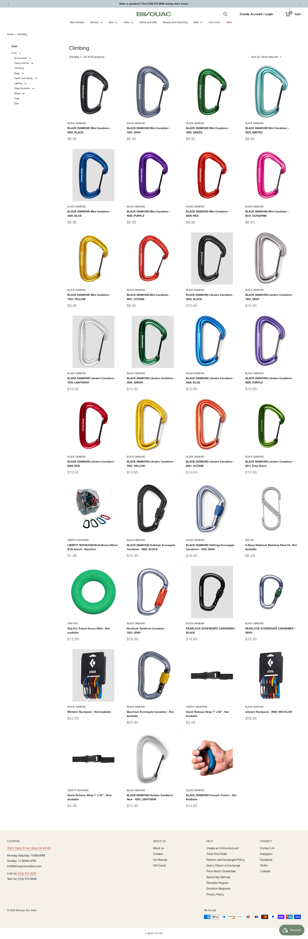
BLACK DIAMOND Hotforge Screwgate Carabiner (151, 547)
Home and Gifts (148, 22)
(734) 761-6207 (27, 873)
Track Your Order (216, 854)
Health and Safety (24, 78)
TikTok (264, 865)
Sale (229, 22)
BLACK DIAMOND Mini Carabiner (89, 130)
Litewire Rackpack (268, 712)
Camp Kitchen (22, 63)
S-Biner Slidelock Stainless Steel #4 (271, 547)
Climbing (22, 34)
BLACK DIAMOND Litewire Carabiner (210, 297)
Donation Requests (218, 888)
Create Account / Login (256, 14)
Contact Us (267, 848)
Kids (196, 22)
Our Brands (160, 860)
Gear (126, 22)
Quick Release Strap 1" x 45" (89, 797)
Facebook (266, 860)
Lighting (18, 83)
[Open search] (225, 14)
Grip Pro (72, 623)
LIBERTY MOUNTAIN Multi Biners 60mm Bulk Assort (92, 547)
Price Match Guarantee (221, 871)
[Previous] (8, 3)
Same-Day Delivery (218, 877)
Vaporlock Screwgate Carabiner (150, 714)
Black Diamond (76, 123)
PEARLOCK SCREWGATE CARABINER (211, 630)
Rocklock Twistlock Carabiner (146, 630)
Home (10, 34)
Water (17, 93)
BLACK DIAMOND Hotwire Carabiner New (150, 797)
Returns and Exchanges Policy (225, 860)
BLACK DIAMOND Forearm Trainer (211, 797)
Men (111, 22)
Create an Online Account (222, 848)
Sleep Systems (22, 88)
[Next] (299, 3)
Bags (17, 73)
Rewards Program (217, 883)
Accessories (21, 58)
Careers (158, 854)
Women (94, 22)
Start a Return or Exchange (223, 865)
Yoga (16, 98)
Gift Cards (214, 22)
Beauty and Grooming (175, 22)
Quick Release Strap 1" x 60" (207, 714)
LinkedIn (265, 871)
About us (158, 848)
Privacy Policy (215, 894)
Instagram (266, 854)
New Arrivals (77, 22)
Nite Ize (249, 540)
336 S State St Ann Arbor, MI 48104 (29, 848)
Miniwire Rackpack (89, 712)
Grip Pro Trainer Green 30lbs (88, 630)
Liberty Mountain (77, 540)
